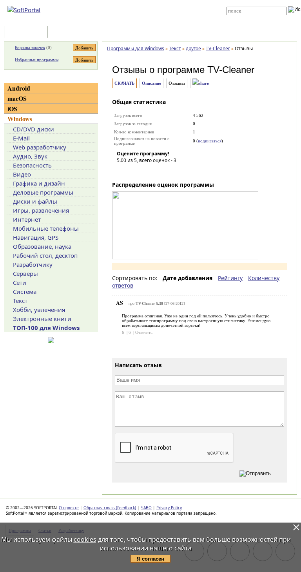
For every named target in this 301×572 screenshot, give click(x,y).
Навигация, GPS (35, 237)
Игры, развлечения (41, 210)
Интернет (27, 219)
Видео (22, 174)
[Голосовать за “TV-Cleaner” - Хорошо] (158, 171)
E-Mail (21, 138)
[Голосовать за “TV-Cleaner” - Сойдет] (146, 171)
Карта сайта (147, 14)
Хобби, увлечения (39, 309)
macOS (17, 98)
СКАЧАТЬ (124, 83)
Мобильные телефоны (46, 228)
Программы (27, 32)
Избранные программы (36, 59)
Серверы (25, 273)
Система (24, 291)
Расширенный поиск (248, 18)
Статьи (66, 32)
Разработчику (33, 264)
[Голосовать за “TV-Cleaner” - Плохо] (134, 171)
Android (18, 88)
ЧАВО (146, 507)
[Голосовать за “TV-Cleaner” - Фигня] (123, 171)
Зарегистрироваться (155, 8)
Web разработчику (39, 147)
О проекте (69, 507)
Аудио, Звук (30, 156)
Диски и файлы (35, 201)
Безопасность (32, 165)
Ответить (143, 332)
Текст (20, 300)
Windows (19, 118)
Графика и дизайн (39, 183)
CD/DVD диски (33, 129)
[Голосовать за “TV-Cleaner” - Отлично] (170, 171)
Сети (19, 282)
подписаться (209, 140)
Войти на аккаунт (151, 2)
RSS (138, 20)
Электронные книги (42, 318)
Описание (151, 83)
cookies (85, 539)
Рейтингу (230, 278)
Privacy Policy (169, 507)
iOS (12, 108)
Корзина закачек (30, 47)
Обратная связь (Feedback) (109, 507)
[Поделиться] (200, 83)
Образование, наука (42, 246)
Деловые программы (43, 192)
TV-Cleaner (230, 69)
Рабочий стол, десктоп (45, 255)
